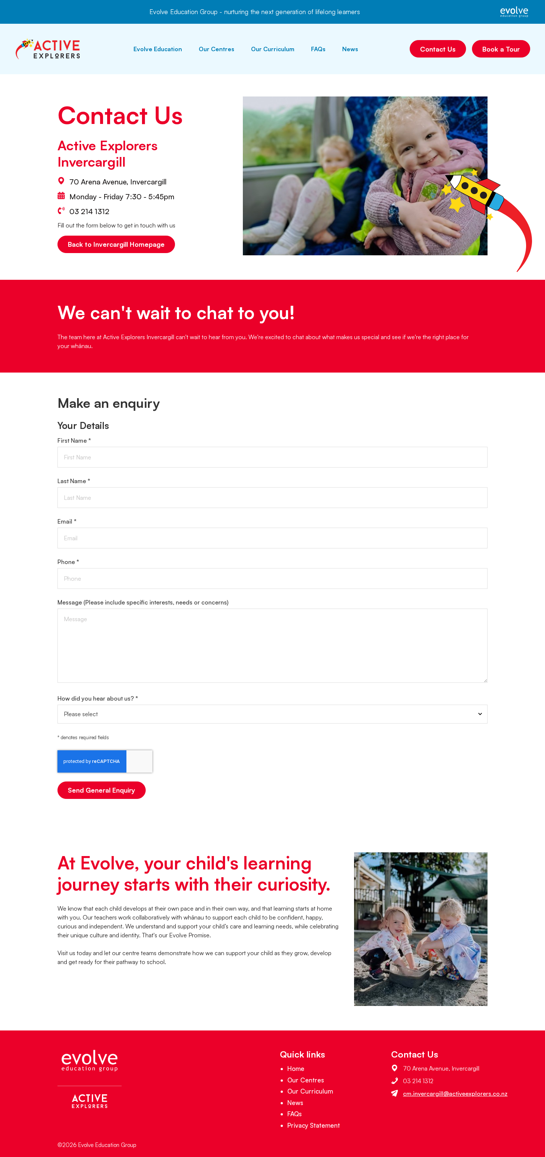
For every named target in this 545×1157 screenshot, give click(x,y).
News (350, 49)
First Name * (74, 440)
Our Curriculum (272, 49)
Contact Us (438, 49)
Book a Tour (501, 49)
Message (142, 602)
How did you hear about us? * (97, 698)
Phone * (68, 562)
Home (295, 1068)
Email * (66, 521)
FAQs (318, 49)
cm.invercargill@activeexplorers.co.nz (455, 1093)
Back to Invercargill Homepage (116, 244)
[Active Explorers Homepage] (48, 49)
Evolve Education (157, 49)
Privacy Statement (313, 1125)
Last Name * (73, 481)
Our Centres (216, 49)
